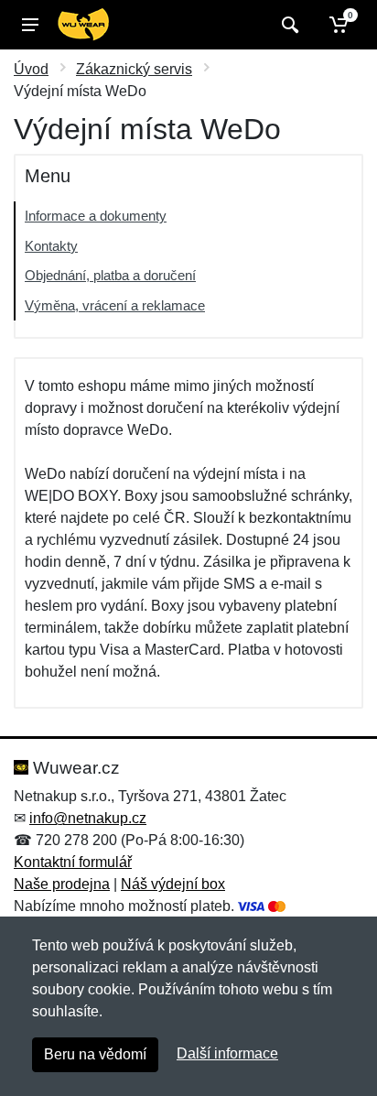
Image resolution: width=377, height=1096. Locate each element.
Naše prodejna (62, 884)
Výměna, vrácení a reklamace (115, 305)
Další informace (227, 1053)
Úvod (31, 69)
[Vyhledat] (288, 24)
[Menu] (30, 24)
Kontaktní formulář (73, 862)
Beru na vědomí (95, 1054)
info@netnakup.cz (87, 818)
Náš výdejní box (173, 884)
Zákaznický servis (134, 69)
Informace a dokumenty (96, 215)
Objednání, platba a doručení (110, 275)
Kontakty (51, 246)
